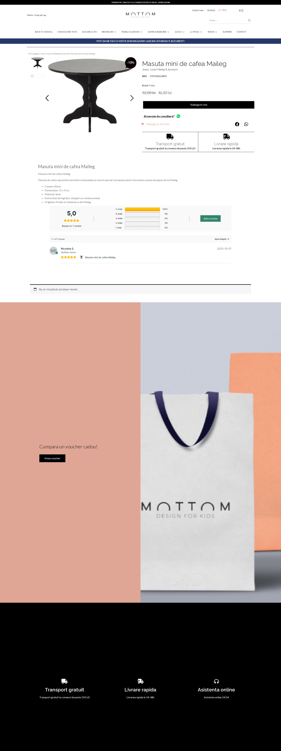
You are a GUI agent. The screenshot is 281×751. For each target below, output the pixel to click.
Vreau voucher (52, 458)
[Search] (249, 20)
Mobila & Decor (130, 32)
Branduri (107, 32)
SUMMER (227, 32)
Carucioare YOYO (67, 32)
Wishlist (211, 10)
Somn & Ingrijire (157, 32)
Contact (241, 32)
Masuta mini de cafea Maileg (100, 257)
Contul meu (198, 10)
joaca (178, 32)
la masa (194, 32)
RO (225, 10)
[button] (47, 98)
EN (220, 10)
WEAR (211, 32)
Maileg (152, 85)
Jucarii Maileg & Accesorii (58, 53)
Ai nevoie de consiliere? (159, 116)
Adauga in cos (198, 104)
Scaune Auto (89, 32)
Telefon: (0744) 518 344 (36, 15)
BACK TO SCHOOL (44, 32)
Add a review (210, 218)
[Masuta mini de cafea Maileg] (90, 95)
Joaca (43, 53)
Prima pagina (33, 53)
